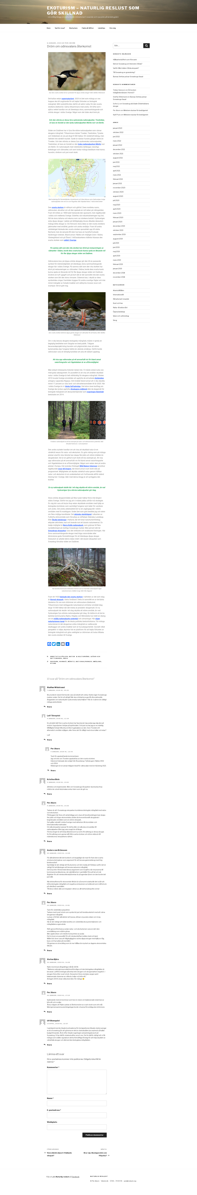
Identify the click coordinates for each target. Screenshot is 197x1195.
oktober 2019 (118, 230)
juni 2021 (116, 162)
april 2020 (117, 209)
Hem (49, 28)
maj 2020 (116, 205)
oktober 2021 (118, 154)
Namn (50, 1098)
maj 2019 (116, 251)
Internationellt (118, 295)
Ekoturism (73, 28)
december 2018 (119, 273)
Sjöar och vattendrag (121, 316)
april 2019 (116, 256)
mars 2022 (117, 141)
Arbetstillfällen (59, 656)
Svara (49, 707)
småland (97, 661)
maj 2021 (116, 166)
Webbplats (52, 1122)
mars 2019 (117, 260)
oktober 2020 (118, 192)
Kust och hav (118, 303)
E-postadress (54, 1110)
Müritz (71, 661)
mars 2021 (117, 175)
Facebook (75, 1177)
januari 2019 (117, 269)
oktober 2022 (118, 132)
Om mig (112, 28)
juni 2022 (116, 136)
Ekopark (54, 661)
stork (53, 663)
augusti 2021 (118, 158)
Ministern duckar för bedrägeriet (135, 110)
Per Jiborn (70, 43)
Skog (65, 658)
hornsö (63, 661)
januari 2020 (117, 222)
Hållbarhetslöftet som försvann (125, 60)
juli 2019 (116, 243)
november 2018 (119, 277)
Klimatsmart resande (121, 299)
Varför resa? (60, 28)
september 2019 (119, 234)
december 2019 (119, 226)
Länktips (101, 28)
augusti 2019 (118, 239)
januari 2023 (117, 128)
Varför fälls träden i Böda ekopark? (126, 68)
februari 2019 (118, 264)
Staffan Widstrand (56, 687)
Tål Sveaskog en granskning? (124, 72)
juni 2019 (116, 247)
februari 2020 (118, 217)
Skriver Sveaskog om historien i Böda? (127, 64)
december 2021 (119, 149)
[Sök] (146, 45)
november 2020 (119, 188)
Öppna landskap (119, 312)
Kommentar (53, 1067)
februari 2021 (118, 179)
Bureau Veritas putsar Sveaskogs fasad (128, 77)
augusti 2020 (118, 196)
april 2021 (116, 171)
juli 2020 (116, 200)
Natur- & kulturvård (79, 656)
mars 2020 (117, 213)
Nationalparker (84, 661)
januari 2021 (117, 183)
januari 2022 (117, 145)
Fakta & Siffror (88, 28)
